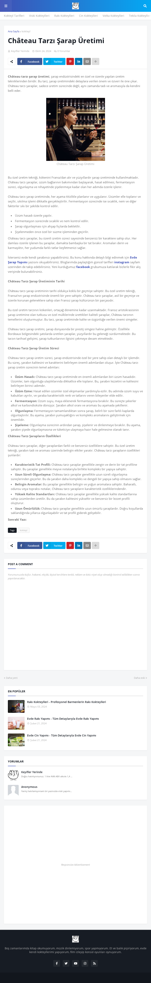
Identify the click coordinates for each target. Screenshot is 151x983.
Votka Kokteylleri (113, 16)
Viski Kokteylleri (39, 16)
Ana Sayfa (13, 31)
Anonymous (29, 787)
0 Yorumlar (63, 51)
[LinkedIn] (78, 61)
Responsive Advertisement (75, 864)
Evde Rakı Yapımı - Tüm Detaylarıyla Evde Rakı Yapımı (63, 719)
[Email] (87, 61)
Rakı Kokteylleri (64, 16)
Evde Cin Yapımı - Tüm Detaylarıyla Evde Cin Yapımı (61, 735)
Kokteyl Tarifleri (14, 16)
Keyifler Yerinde (31, 772)
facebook (83, 267)
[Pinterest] (70, 61)
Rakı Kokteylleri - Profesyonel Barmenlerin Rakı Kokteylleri (66, 702)
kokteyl (26, 31)
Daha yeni (11, 678)
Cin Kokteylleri (88, 16)
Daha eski (139, 678)
